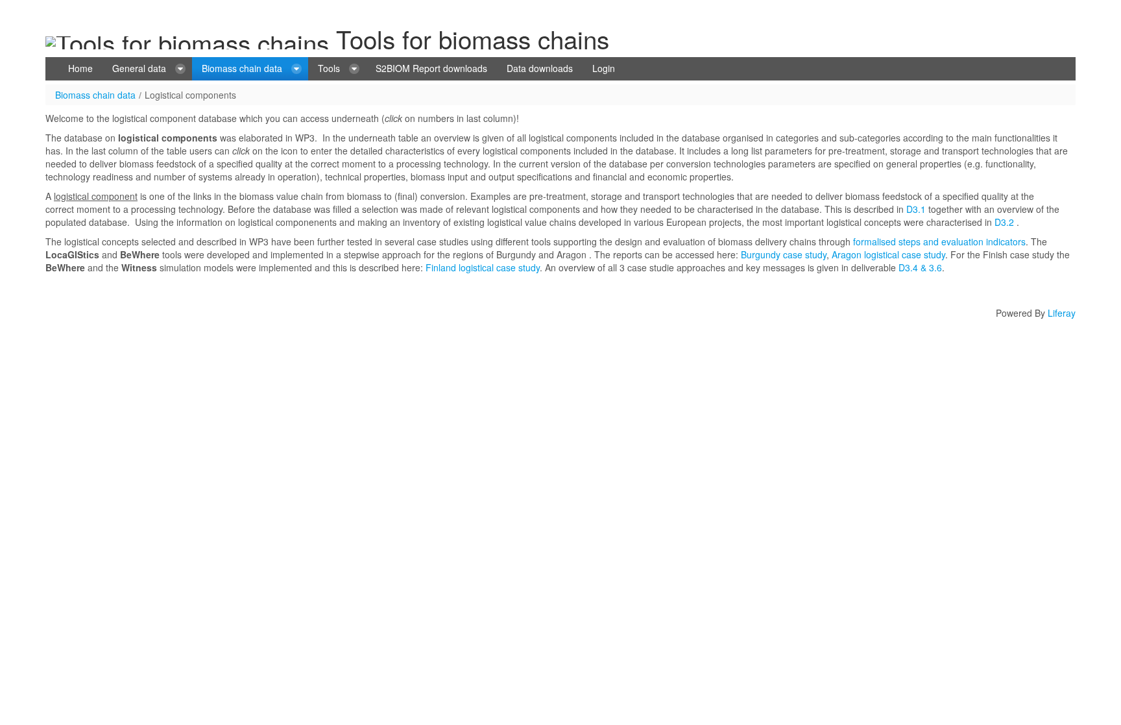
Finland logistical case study (483, 267)
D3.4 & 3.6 (919, 267)
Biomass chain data (95, 94)
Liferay (1062, 312)
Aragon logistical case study (888, 254)
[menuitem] (80, 68)
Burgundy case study (783, 254)
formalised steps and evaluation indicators (939, 241)
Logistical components (190, 94)
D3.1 (916, 209)
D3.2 (1004, 221)
